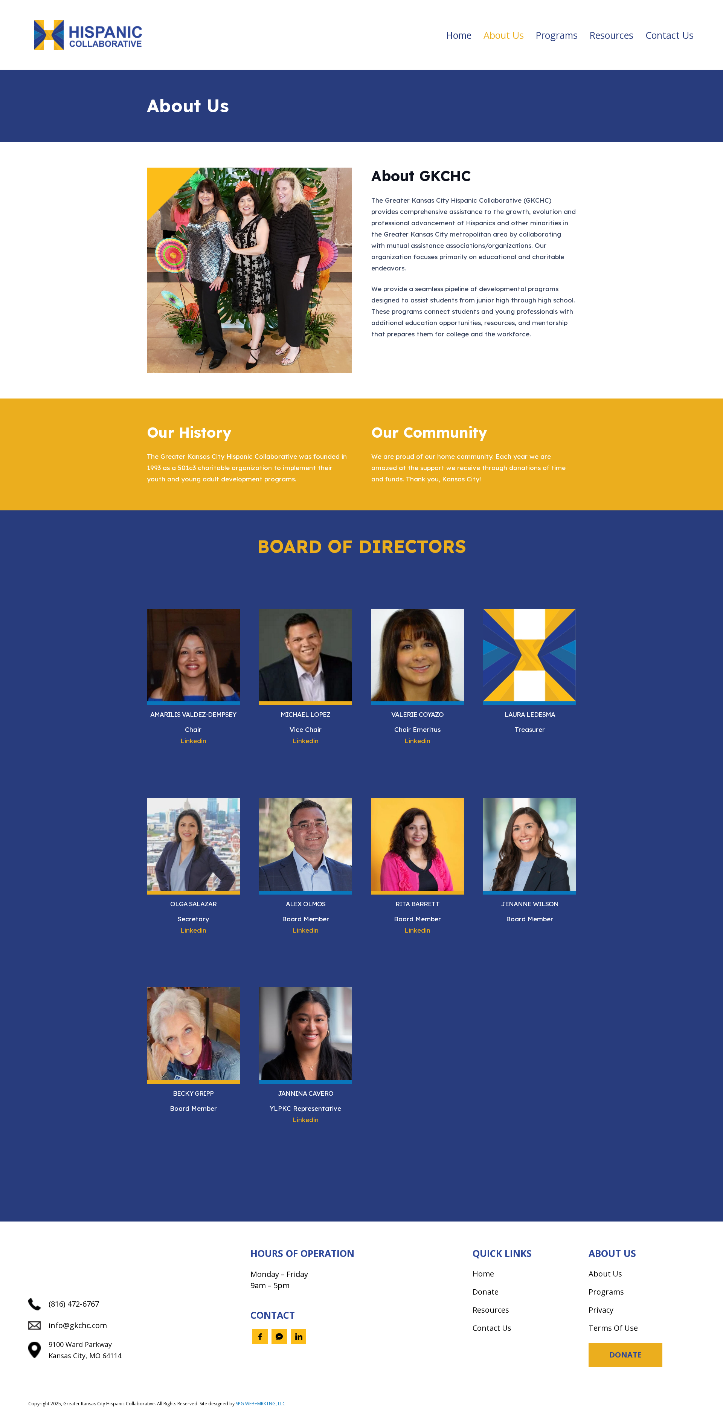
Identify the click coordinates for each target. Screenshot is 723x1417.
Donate (486, 1292)
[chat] (279, 1336)
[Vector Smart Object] (88, 35)
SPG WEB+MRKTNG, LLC (260, 1403)
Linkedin (193, 741)
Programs (606, 1292)
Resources (491, 1310)
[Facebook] (260, 1336)
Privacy (601, 1310)
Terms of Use (613, 1328)
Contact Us (492, 1328)
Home (483, 1274)
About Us (605, 1274)
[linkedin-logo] (298, 1336)
